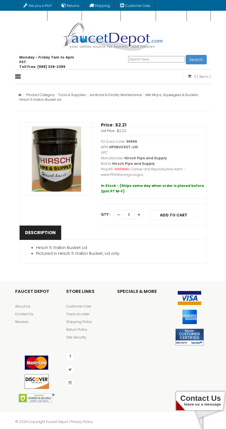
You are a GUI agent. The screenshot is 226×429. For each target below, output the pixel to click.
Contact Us (24, 314)
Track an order (78, 314)
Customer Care (78, 306)
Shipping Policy (79, 321)
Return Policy (76, 329)
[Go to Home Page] (19, 94)
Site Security (76, 337)
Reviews (22, 321)
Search (196, 59)
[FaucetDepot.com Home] (113, 35)
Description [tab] (40, 232)
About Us (22, 306)
